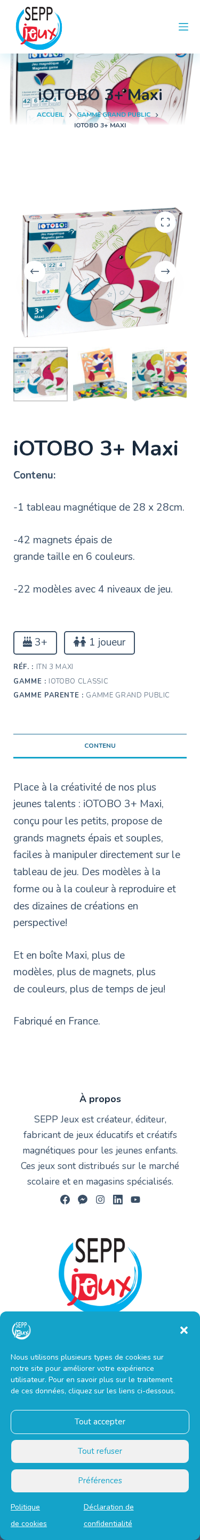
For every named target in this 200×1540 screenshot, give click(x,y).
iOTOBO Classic (78, 681)
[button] (184, 1330)
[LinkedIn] (118, 1199)
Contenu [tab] (100, 745)
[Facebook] (65, 1199)
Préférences (100, 1480)
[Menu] (183, 27)
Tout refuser (100, 1451)
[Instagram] (100, 1199)
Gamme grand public (128, 695)
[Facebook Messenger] (82, 1199)
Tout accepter (100, 1421)
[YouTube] (135, 1199)
